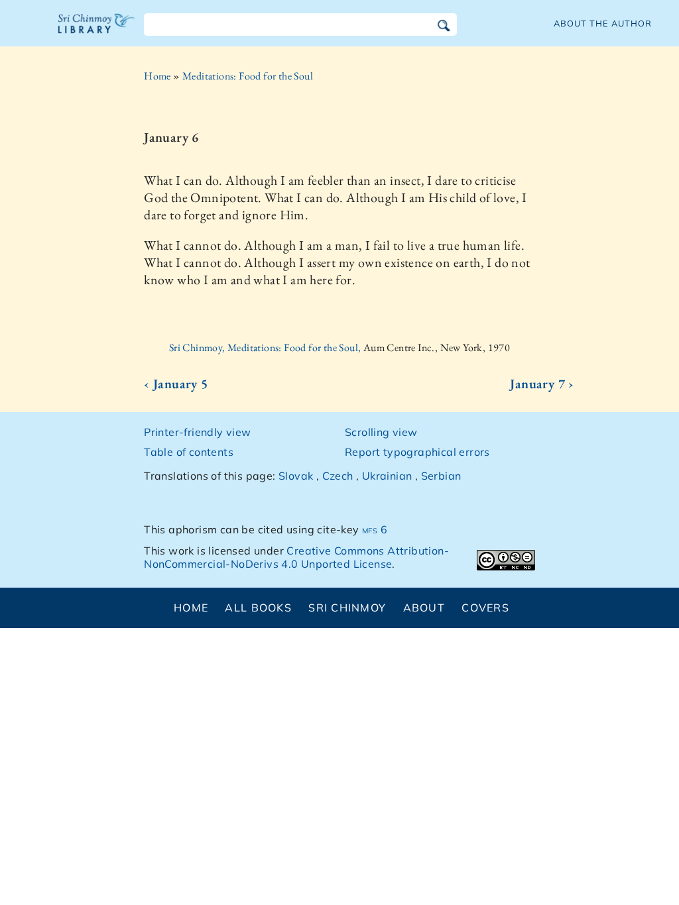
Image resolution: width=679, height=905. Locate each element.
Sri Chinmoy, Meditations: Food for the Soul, (266, 347)
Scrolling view (381, 432)
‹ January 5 (176, 383)
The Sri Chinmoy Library (97, 32)
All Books (258, 607)
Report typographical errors (417, 451)
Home (157, 76)
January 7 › (542, 383)
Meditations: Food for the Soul (247, 76)
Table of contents (188, 451)
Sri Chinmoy (347, 607)
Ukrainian (387, 475)
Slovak (295, 475)
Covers (485, 607)
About (424, 607)
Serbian (441, 475)
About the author (603, 23)
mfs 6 (374, 529)
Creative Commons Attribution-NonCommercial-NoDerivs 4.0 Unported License (296, 557)
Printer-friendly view (197, 432)
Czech (337, 475)
